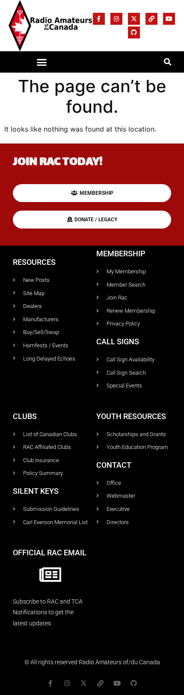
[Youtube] (169, 19)
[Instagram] (116, 19)
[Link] (151, 19)
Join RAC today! (58, 162)
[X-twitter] (134, 19)
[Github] (134, 32)
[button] (42, 62)
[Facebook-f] (99, 19)
